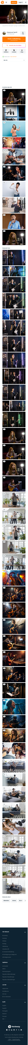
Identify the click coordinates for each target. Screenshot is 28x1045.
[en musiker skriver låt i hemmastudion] (13, 798)
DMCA (3, 1001)
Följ (23, 34)
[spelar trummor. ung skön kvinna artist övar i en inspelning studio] (13, 172)
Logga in (21, 2)
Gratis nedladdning (14, 39)
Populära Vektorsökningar (8, 1006)
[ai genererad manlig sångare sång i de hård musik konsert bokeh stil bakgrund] (13, 610)
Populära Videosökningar (8, 1012)
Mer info (5, 59)
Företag (4, 976)
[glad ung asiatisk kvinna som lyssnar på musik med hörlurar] (13, 204)
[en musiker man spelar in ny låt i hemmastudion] (13, 532)
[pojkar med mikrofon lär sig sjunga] (13, 220)
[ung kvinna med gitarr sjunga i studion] (13, 96)
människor (6, 933)
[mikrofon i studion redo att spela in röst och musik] (13, 112)
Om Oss (4, 1026)
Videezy (4, 973)
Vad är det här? (13, 56)
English (4, 1038)
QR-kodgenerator (6, 989)
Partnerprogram (6, 1004)
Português (5, 1043)
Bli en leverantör (6, 1029)
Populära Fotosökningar (8, 1009)
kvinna (14, 933)
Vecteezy (4, 970)
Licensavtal (5, 998)
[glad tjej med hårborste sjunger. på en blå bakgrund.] (13, 128)
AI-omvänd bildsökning (8, 984)
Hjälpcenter (5, 1021)
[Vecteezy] (2, 2)
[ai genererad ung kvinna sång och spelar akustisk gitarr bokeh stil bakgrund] (13, 658)
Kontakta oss (5, 1023)
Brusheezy (5, 968)
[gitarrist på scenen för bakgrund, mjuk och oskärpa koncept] (13, 142)
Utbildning (5, 978)
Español (4, 1040)
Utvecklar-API (5, 981)
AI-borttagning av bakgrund (9, 987)
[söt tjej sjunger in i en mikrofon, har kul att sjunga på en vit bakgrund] (13, 188)
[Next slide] (22, 933)
